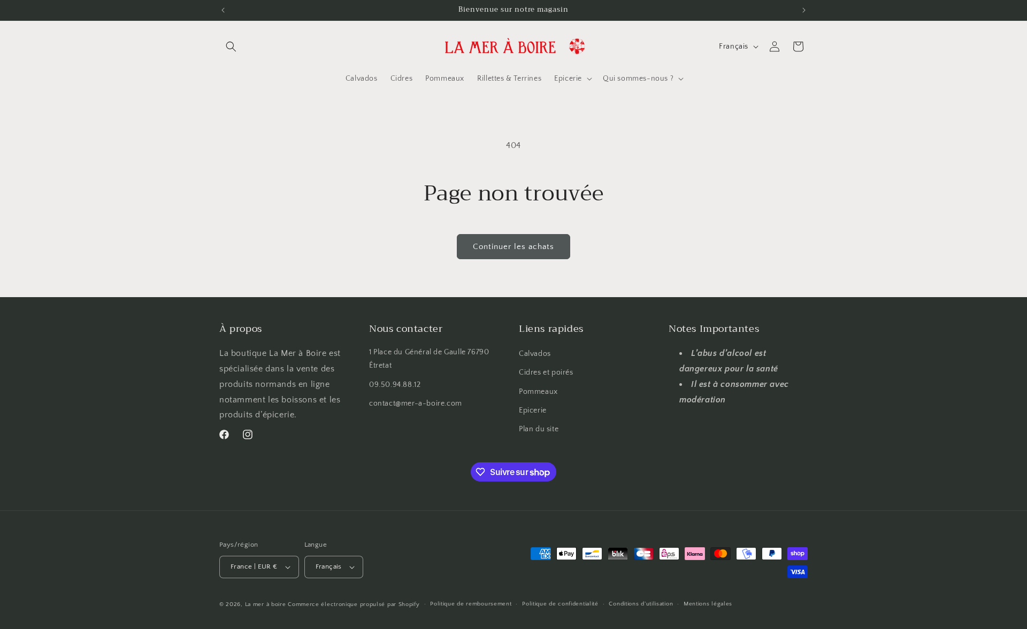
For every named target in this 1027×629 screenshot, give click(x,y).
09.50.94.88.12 (394, 384)
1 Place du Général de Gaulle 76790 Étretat (429, 359)
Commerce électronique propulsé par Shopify (353, 604)
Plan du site (538, 429)
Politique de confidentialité (560, 604)
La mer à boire (265, 604)
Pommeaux (538, 391)
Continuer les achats (513, 246)
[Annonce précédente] (223, 10)
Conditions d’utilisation (641, 604)
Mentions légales (708, 604)
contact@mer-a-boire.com (415, 403)
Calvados (535, 354)
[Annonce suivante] (804, 10)
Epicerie (533, 410)
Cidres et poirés (546, 372)
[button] (231, 46)
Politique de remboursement (470, 604)
